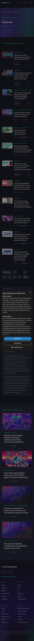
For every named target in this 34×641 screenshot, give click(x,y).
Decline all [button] (17, 343)
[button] (17, 347)
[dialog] (17, 320)
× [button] (30, 292)
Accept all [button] (17, 338)
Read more (6, 334)
